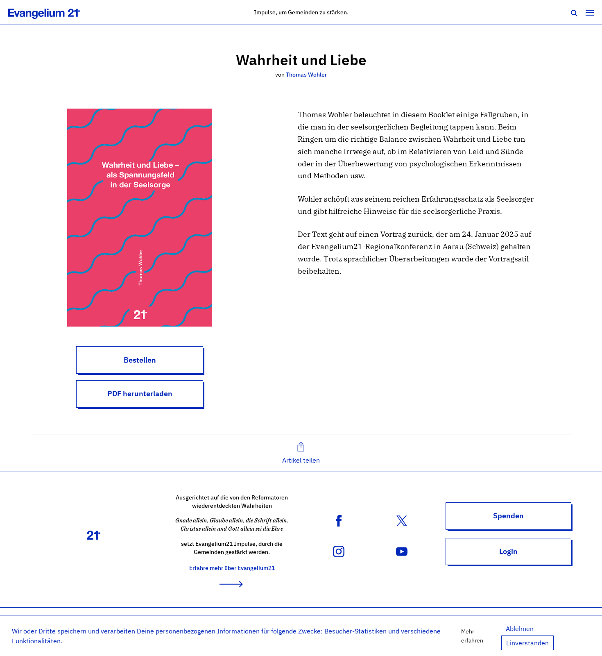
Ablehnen (520, 628)
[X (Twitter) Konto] (401, 520)
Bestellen (140, 360)
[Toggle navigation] (590, 12)
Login (508, 551)
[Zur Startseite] (53, 12)
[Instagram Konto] (338, 551)
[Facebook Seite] (338, 520)
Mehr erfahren (472, 635)
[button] (301, 453)
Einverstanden (527, 643)
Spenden (508, 515)
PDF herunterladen (139, 393)
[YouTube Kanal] (401, 551)
